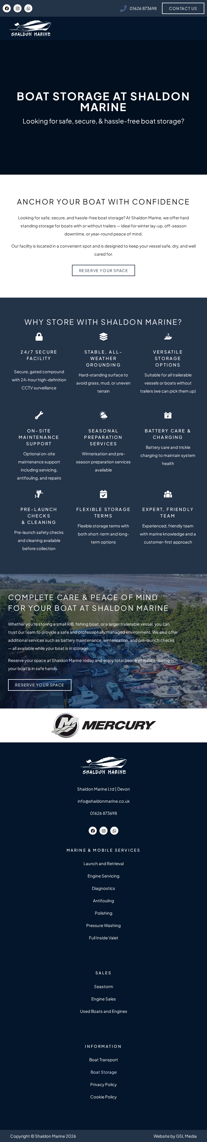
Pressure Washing (103, 925)
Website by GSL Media (175, 1136)
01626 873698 (103, 813)
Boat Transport (103, 1059)
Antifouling (103, 900)
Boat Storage (104, 1071)
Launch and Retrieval (104, 863)
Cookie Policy (103, 1096)
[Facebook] (7, 8)
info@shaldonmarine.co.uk (104, 800)
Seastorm (103, 986)
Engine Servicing (103, 875)
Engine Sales (103, 998)
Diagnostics (103, 888)
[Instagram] (17, 8)
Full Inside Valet (103, 937)
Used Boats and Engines (103, 1011)
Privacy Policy (103, 1084)
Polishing (103, 912)
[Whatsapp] (28, 8)
